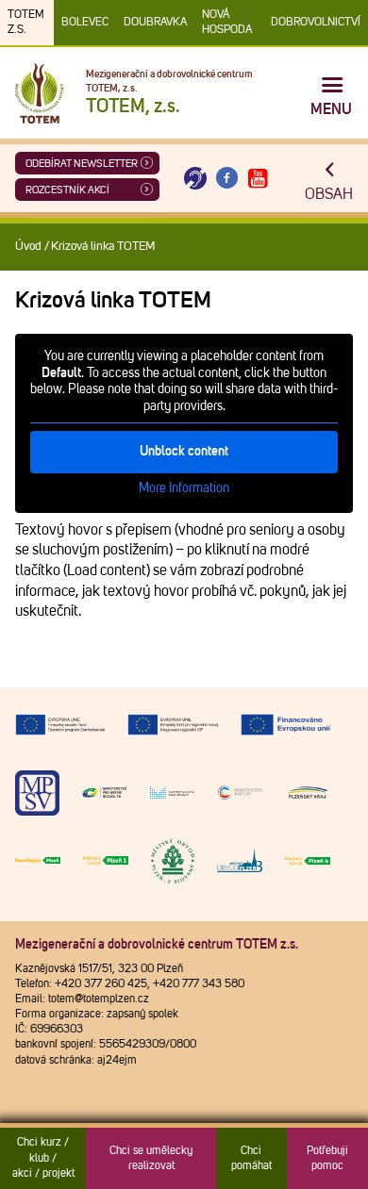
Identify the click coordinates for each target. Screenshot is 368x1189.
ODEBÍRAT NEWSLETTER (81, 163)
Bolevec (85, 22)
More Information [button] (184, 488)
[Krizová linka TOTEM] (195, 178)
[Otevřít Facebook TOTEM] (226, 178)
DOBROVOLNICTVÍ (315, 22)
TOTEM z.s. (26, 22)
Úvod (28, 246)
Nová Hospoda (227, 22)
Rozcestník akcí (67, 190)
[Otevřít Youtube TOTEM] (259, 178)
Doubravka (155, 22)
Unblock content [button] (184, 451)
